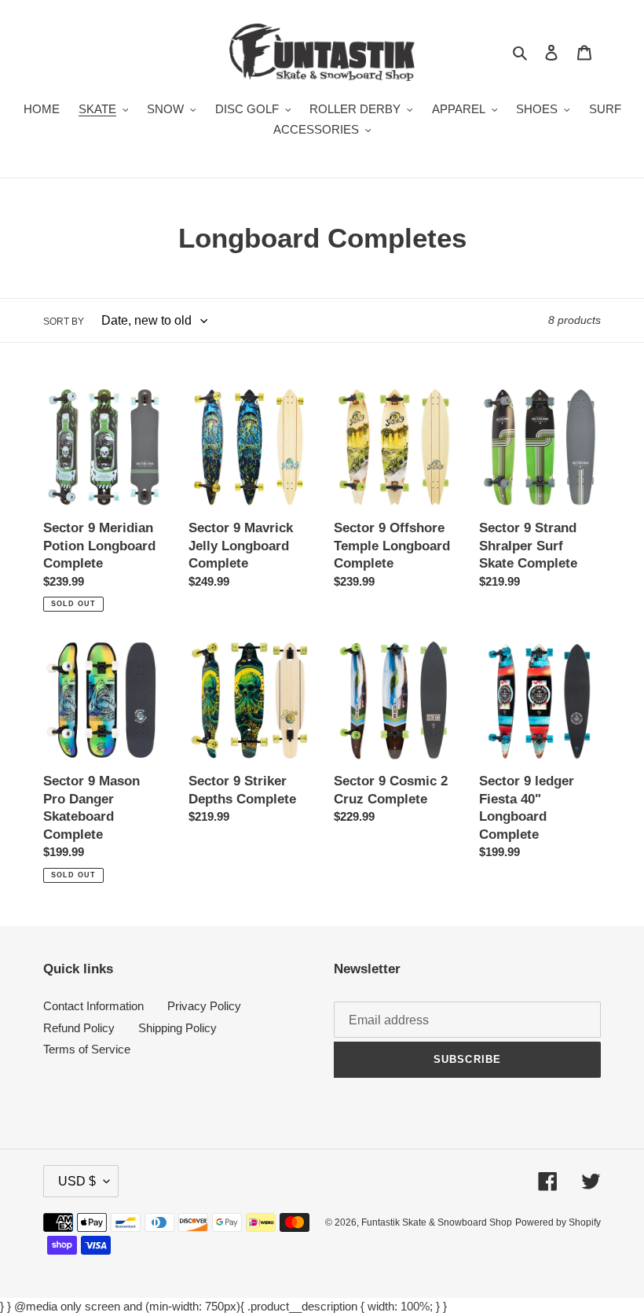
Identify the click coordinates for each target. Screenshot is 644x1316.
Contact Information (93, 1006)
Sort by (63, 321)
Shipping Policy (177, 1028)
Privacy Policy (204, 1006)
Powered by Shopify (558, 1222)
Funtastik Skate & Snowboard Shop (436, 1222)
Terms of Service (86, 1049)
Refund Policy (79, 1028)
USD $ (77, 1181)
